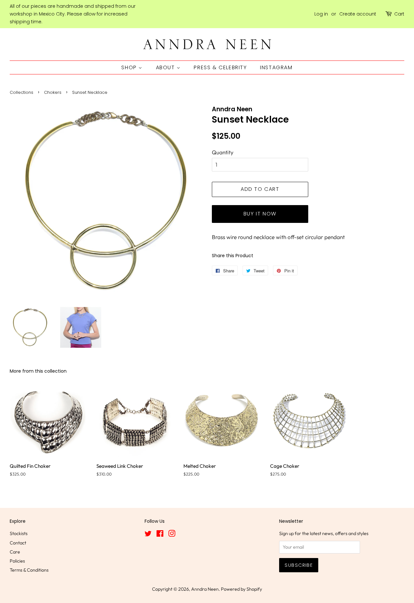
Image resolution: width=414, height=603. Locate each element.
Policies (17, 561)
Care (15, 552)
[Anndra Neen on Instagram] (171, 535)
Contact (18, 543)
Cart (399, 14)
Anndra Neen (205, 589)
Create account (357, 14)
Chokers (52, 92)
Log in (321, 14)
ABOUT (166, 67)
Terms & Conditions (29, 570)
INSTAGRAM (276, 67)
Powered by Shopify (241, 589)
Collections (21, 92)
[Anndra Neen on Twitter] (148, 535)
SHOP (129, 67)
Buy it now (260, 213)
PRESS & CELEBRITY (220, 67)
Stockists (18, 533)
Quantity (223, 152)
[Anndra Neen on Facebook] (160, 535)
